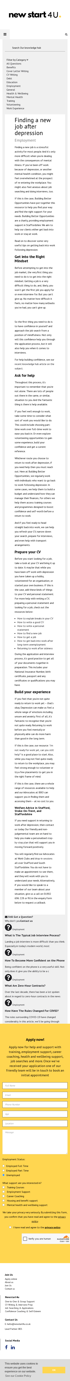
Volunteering (13, 104)
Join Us (8, 1285)
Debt (9, 78)
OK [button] (54, 1370)
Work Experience (15, 108)
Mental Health (15, 97)
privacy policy (52, 1227)
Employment (14, 86)
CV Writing (12, 74)
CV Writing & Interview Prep (19, 1304)
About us (9, 1282)
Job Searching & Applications (19, 1308)
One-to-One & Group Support (20, 1301)
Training (11, 100)
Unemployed (13, 1175)
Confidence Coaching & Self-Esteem (23, 1311)
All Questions (14, 63)
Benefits (11, 67)
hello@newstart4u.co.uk (18, 1324)
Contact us (10, 1288)
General (11, 89)
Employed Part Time (17, 1170)
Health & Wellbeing (17, 93)
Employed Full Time (17, 1166)
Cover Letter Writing (17, 71)
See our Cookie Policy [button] (18, 1375)
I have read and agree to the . (37, 1227)
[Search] (67, 34)
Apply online (11, 1278)
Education (12, 82)
